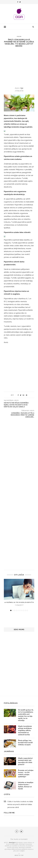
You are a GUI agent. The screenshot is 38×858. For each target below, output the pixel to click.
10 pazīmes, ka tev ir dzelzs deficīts (19, 602)
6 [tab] (20, 610)
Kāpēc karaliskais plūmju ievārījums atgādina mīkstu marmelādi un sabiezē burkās (25, 730)
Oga (21, 88)
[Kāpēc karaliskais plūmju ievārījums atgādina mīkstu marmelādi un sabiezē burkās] (10, 729)
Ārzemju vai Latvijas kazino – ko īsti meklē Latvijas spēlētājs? (25, 773)
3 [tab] (14, 610)
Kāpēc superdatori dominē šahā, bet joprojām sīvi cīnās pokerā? (25, 761)
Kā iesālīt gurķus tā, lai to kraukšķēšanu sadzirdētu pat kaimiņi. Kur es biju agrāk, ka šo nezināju (26, 715)
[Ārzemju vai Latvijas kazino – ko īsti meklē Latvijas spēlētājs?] (10, 773)
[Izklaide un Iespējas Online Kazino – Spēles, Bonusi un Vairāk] (10, 785)
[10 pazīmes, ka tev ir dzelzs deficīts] (19, 589)
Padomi (19, 36)
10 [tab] (27, 610)
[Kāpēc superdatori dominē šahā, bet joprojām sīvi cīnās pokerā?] (10, 761)
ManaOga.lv (12, 842)
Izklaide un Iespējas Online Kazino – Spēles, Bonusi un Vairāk (25, 786)
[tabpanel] (19, 592)
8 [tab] (23, 610)
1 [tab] (10, 610)
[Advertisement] (19, 67)
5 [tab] (18, 610)
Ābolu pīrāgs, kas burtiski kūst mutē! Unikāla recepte (25, 743)
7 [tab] (21, 610)
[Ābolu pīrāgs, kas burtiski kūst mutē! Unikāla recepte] (10, 743)
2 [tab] (12, 610)
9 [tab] (25, 610)
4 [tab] (16, 610)
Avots (6, 342)
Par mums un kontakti (19, 839)
